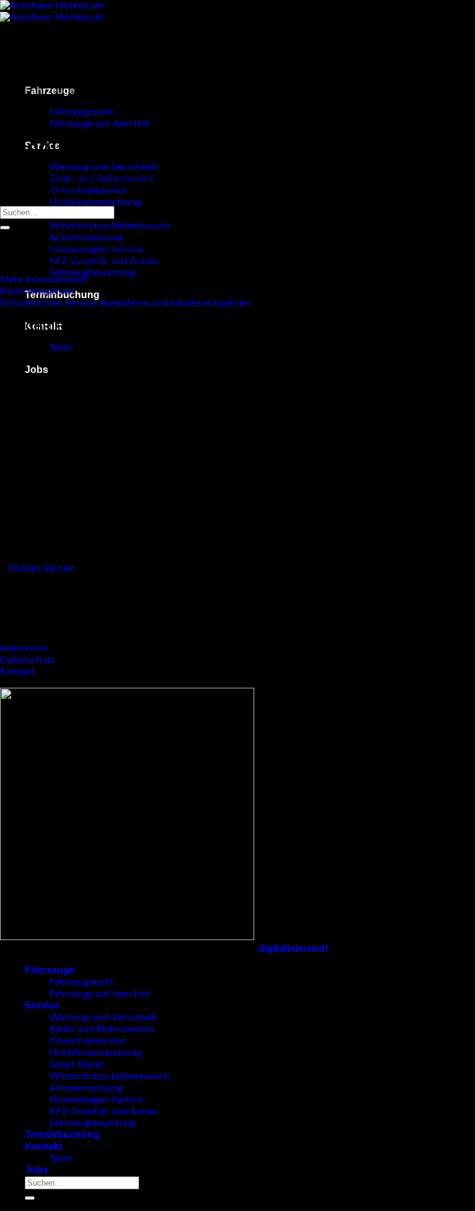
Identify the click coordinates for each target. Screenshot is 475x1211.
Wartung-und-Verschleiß (103, 167)
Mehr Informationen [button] (44, 280)
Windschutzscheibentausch (109, 226)
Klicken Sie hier (41, 568)
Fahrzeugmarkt (81, 982)
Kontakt (17, 672)
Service (42, 1005)
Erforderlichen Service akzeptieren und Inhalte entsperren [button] (125, 303)
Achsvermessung (85, 237)
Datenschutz (27, 660)
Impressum (23, 648)
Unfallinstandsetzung (95, 202)
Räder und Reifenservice (101, 1029)
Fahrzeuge (50, 970)
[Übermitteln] (5, 227)
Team (60, 348)
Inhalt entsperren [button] (37, 291)
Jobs (36, 369)
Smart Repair (77, 1064)
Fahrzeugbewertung (92, 273)
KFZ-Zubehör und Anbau (103, 1111)
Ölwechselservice (87, 190)
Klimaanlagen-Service (96, 1100)
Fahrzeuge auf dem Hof (99, 124)
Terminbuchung (62, 1134)
